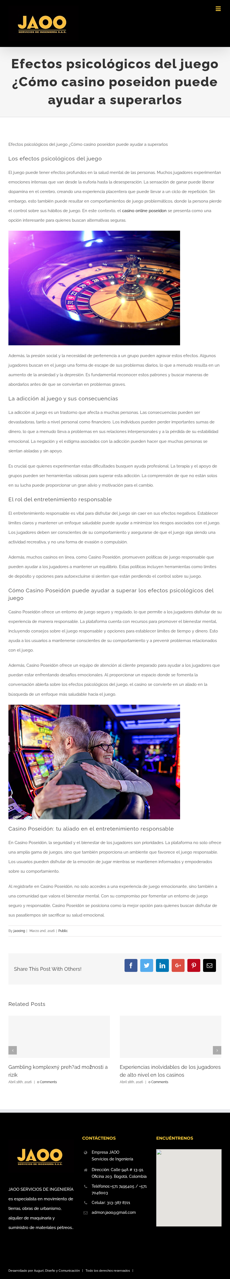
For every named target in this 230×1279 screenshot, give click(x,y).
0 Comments (47, 1082)
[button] (188, 1184)
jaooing (19, 931)
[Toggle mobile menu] (219, 9)
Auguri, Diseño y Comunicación (57, 1271)
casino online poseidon (144, 210)
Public (63, 931)
